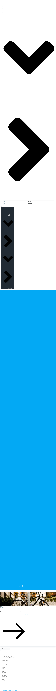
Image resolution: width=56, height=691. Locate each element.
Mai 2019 (3, 679)
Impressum (29, 201)
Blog (29, 14)
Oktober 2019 (4, 675)
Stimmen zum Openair (29, 10)
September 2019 (4, 676)
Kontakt (9, 215)
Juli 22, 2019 (2, 607)
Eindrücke (29, 8)
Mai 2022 (3, 668)
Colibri (40, 687)
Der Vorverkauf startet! (5, 660)
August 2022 (3, 667)
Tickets (29, 12)
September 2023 (4, 664)
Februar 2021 (4, 672)
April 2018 (3, 680)
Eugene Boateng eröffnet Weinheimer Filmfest (8, 657)
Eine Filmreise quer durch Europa (7, 656)
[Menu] (28, 206)
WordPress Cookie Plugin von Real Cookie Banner (9, 690)
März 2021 (3, 671)
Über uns (28, 6)
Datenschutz (30, 203)
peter (1, 606)
